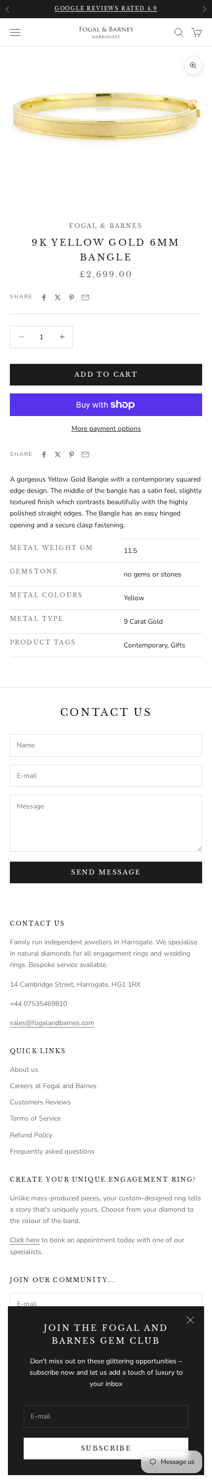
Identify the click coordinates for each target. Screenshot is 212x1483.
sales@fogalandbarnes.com (52, 1023)
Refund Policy (31, 1135)
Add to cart (106, 374)
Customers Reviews (40, 1102)
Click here (24, 1240)
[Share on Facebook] (44, 297)
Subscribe (106, 1448)
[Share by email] (85, 297)
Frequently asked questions (52, 1151)
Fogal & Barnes (105, 225)
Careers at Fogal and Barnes (53, 1086)
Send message (106, 872)
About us (24, 1069)
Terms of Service (35, 1118)
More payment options (106, 428)
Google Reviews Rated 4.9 (106, 8)
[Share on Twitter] (58, 297)
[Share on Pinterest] (71, 297)
